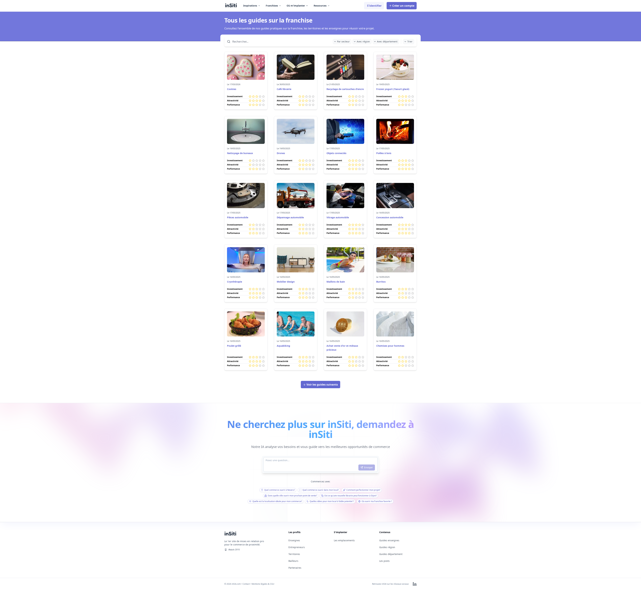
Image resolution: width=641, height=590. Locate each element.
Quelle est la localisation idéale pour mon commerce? (277, 501)
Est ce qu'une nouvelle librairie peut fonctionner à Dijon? (351, 495)
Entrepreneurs (296, 547)
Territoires (294, 554)
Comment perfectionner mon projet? (363, 490)
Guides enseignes (389, 540)
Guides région (387, 547)
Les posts (384, 560)
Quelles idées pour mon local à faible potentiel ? (332, 501)
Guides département (390, 554)
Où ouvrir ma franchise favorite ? (377, 501)
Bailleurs (293, 560)
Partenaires (294, 567)
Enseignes (294, 540)
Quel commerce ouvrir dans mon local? (320, 490)
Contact (246, 583)
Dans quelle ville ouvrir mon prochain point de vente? (292, 495)
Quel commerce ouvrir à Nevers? (279, 490)
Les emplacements (344, 540)
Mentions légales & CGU (263, 583)
